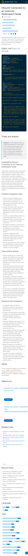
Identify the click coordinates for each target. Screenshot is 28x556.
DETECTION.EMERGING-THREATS (10, 550)
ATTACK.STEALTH (8, 529)
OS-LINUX (6, 544)
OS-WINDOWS (7, 541)
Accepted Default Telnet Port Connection (13, 435)
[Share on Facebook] (11, 34)
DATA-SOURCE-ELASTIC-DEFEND (11, 532)
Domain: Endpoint (7, 28)
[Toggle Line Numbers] (18, 53)
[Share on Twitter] (9, 34)
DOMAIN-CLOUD (19, 541)
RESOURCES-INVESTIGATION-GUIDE (11, 518)
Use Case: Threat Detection (10, 19)
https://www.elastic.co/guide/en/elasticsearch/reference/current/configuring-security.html (14, 389)
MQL (5, 510)
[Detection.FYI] (12, 2)
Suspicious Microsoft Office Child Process (13, 491)
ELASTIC (15, 507)
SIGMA (5, 507)
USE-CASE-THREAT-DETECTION (10, 521)
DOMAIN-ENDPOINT (8, 524)
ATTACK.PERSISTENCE (8, 535)
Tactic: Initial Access (8, 22)
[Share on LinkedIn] (13, 34)
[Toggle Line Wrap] (21, 53)
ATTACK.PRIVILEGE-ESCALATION (11, 538)
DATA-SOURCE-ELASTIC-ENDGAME (11, 547)
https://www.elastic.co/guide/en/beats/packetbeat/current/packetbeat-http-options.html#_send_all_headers (14, 409)
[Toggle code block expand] (23, 53)
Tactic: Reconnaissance (8, 25)
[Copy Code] (15, 53)
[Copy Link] (15, 34)
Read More (8, 399)
